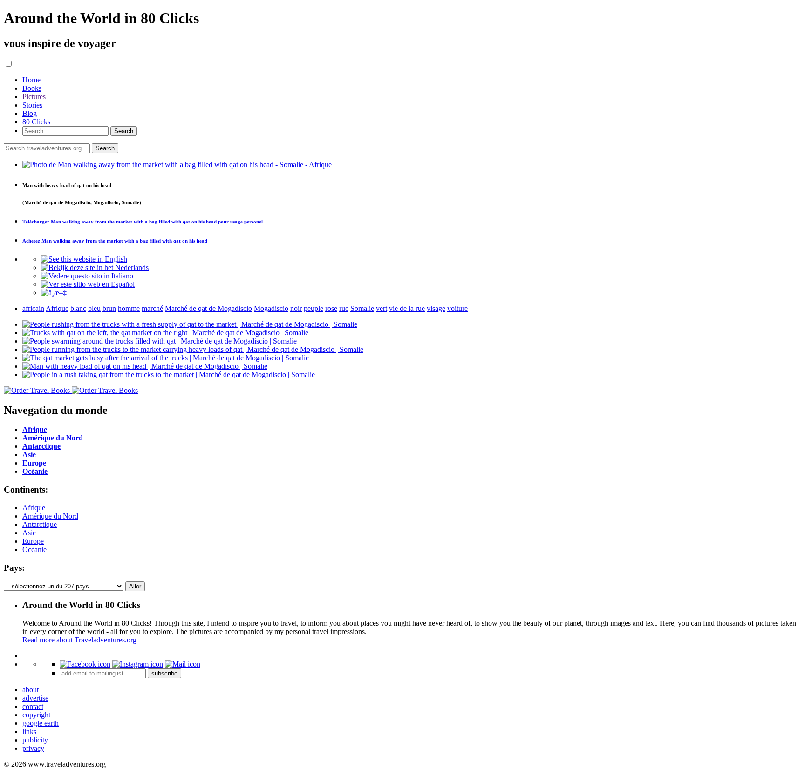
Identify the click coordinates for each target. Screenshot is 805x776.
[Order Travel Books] (71, 390)
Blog (29, 113)
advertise (35, 698)
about (30, 690)
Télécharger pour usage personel (142, 221)
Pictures (34, 97)
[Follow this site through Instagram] (137, 664)
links (29, 732)
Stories (32, 105)
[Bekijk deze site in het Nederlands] (95, 267)
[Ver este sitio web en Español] (88, 284)
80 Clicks (36, 122)
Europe (33, 541)
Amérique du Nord (50, 516)
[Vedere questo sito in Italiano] (87, 276)
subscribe (164, 673)
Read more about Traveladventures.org (79, 640)
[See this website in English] (84, 259)
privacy (33, 748)
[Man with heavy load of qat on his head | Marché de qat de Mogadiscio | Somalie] (144, 366)
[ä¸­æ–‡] (54, 293)
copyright (36, 715)
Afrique (33, 508)
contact (32, 706)
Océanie (34, 549)
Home (31, 80)
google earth (40, 723)
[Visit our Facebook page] (85, 664)
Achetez (114, 240)
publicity (35, 740)
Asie (29, 533)
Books (31, 88)
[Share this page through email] (182, 664)
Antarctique (39, 524)
